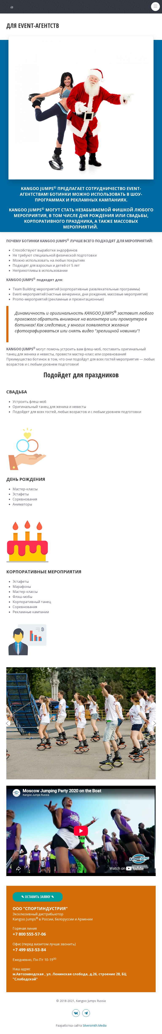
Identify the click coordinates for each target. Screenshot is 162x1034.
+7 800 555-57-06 (29, 934)
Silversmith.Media (95, 1025)
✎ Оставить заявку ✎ (37, 896)
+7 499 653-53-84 (29, 949)
